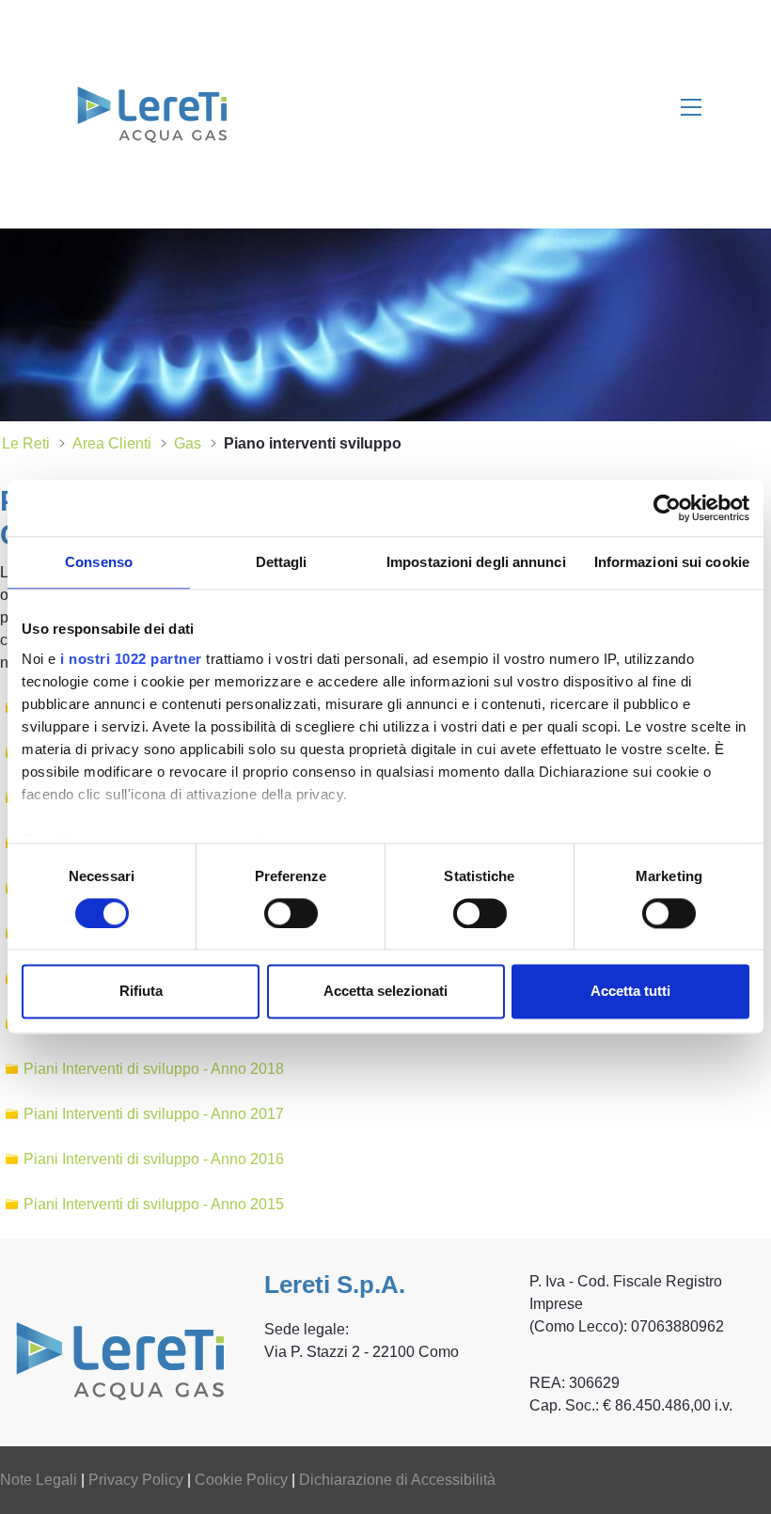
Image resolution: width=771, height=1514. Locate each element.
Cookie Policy (241, 1480)
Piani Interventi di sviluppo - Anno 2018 (154, 1069)
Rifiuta (141, 992)
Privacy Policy (135, 1480)
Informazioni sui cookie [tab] (671, 562)
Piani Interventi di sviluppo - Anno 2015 (154, 1204)
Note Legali (38, 1480)
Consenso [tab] (99, 562)
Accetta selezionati (385, 992)
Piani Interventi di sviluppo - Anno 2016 (154, 1159)
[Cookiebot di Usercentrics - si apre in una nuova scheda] (667, 508)
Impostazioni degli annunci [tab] (476, 562)
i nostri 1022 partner (131, 659)
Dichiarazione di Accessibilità (397, 1480)
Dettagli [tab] (281, 562)
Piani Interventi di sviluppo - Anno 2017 (154, 1114)
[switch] (291, 913)
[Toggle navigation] (691, 106)
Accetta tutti (630, 992)
